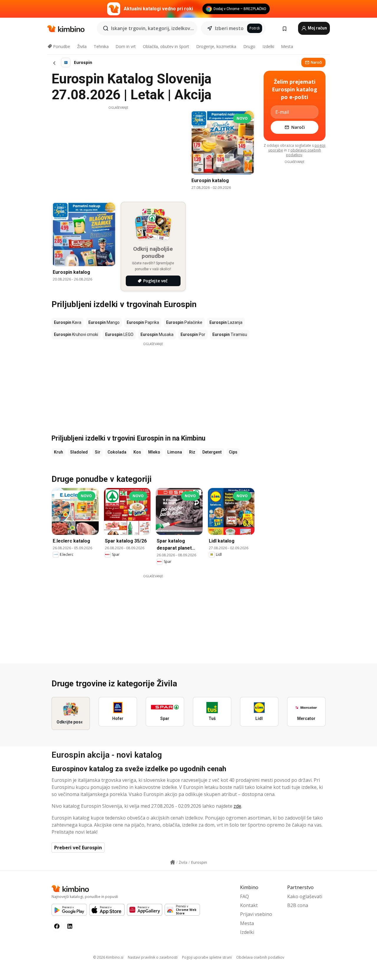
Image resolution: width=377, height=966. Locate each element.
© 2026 (108, 957)
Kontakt (249, 905)
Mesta (287, 46)
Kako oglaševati (304, 896)
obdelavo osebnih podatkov (303, 152)
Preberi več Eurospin (78, 847)
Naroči (316, 62)
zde (237, 806)
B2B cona (297, 905)
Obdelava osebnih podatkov (260, 957)
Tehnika (101, 46)
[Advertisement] (118, 151)
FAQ (244, 896)
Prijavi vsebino (256, 914)
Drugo (249, 46)
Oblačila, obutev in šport (166, 46)
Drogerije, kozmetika (216, 46)
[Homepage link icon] (172, 862)
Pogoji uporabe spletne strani (207, 957)
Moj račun (317, 28)
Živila (82, 46)
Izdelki (268, 46)
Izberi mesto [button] (229, 28)
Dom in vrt (125, 46)
